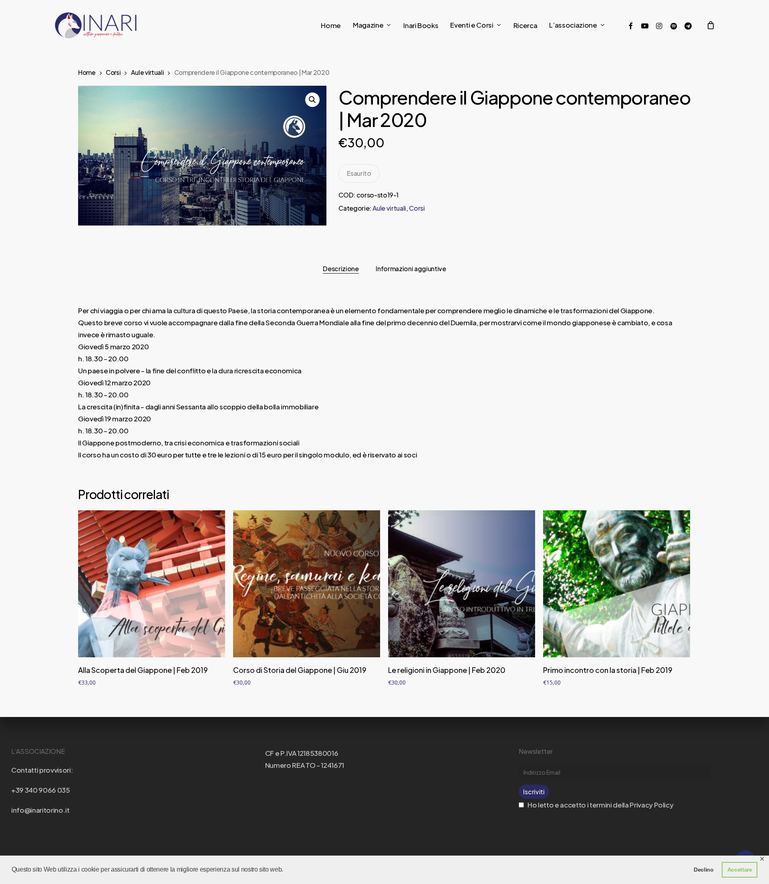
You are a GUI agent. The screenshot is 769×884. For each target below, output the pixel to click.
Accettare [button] (739, 869)
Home (87, 72)
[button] (312, 100)
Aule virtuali (147, 72)
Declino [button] (704, 869)
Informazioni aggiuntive (411, 268)
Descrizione (340, 268)
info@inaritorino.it (40, 809)
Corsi (113, 72)
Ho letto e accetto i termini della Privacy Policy (599, 804)
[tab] (340, 268)
